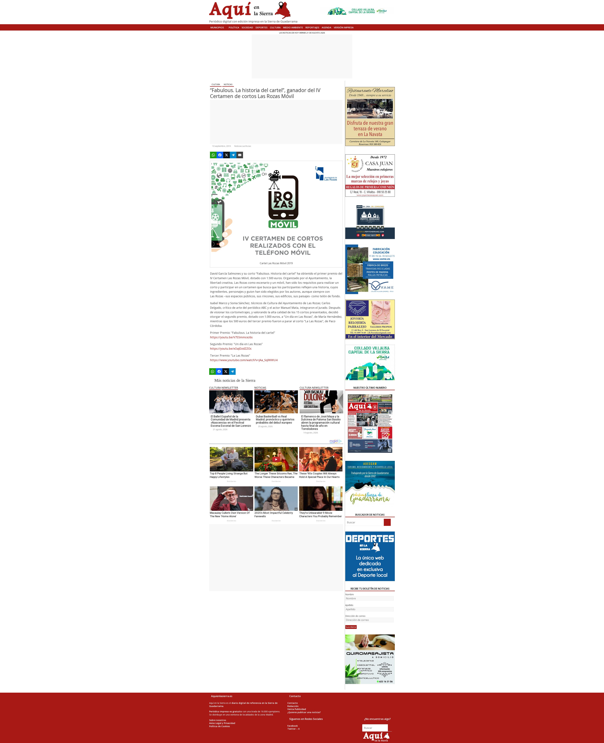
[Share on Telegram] (233, 155)
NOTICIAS (228, 84)
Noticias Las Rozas (242, 146)
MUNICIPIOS (217, 27)
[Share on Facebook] (220, 155)
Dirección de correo (355, 615)
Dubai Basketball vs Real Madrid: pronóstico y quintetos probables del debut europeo (275, 419)
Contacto (292, 702)
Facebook (292, 725)
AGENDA (326, 27)
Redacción (293, 706)
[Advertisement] (302, 56)
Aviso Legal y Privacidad (222, 723)
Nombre (349, 594)
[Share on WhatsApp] (213, 155)
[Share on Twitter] (226, 155)
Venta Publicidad (296, 709)
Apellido (349, 605)
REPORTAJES (312, 27)
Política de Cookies (219, 726)
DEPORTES (261, 27)
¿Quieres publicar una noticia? (304, 712)
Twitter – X (293, 728)
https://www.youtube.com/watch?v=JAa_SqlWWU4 (243, 360)
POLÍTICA (234, 27)
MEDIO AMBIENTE (293, 27)
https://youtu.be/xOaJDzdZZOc (231, 348)
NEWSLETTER (229, 387)
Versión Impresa (344, 27)
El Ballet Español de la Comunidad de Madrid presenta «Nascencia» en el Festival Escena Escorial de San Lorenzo (231, 421)
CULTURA (275, 27)
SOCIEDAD (247, 27)
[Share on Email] (239, 155)
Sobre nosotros (217, 720)
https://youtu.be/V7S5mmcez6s (231, 337)
